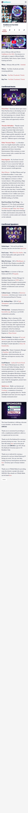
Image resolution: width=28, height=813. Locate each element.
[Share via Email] (19, 30)
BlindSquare (20, 261)
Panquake (15, 274)
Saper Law (23, 248)
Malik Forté (5, 386)
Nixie (4, 26)
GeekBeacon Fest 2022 (8, 54)
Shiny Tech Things (18, 208)
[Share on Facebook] (14, 30)
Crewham (4, 390)
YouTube (10, 75)
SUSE (17, 280)
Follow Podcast (4, 30)
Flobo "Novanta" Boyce (8, 143)
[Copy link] (24, 30)
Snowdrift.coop (6, 312)
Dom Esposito (6, 160)
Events (4, 479)
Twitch (22, 75)
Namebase (6, 352)
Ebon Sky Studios (18, 253)
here (12, 443)
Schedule (23, 65)
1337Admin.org (6, 208)
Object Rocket (12, 333)
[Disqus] (14, 499)
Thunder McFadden (8, 126)
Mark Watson (5, 172)
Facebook (16, 75)
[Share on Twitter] (9, 30)
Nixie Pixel (5, 109)
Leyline (13, 363)
